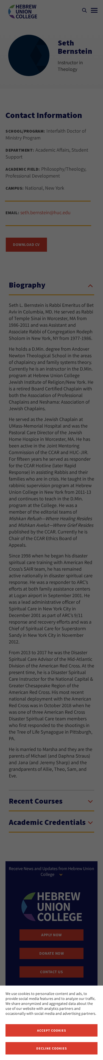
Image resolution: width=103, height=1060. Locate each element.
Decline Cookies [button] (51, 1048)
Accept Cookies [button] (51, 1030)
